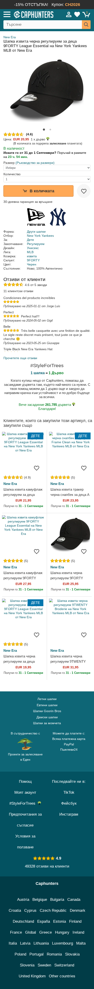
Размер (9, 163)
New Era (9, 37)
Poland (20, 954)
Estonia (59, 921)
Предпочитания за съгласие (25, 819)
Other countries (62, 976)
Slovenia (27, 965)
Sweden (44, 965)
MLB (30, 252)
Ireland (78, 932)
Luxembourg (62, 943)
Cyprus (30, 910)
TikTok (68, 792)
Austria (23, 899)
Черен (31, 264)
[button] (44, 130)
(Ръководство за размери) (35, 163)
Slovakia (72, 954)
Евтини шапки (47, 705)
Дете (30, 240)
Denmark (77, 910)
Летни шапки (47, 699)
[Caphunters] (27, 14)
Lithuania (41, 943)
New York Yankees (40, 235)
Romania (54, 954)
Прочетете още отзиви (20, 358)
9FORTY (33, 260)
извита (32, 256)
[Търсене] (86, 24)
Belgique (39, 899)
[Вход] (69, 14)
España (43, 921)
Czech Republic (53, 910)
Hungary (62, 932)
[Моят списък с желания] (77, 14)
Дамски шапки (47, 717)
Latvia (25, 943)
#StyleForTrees (23, 803)
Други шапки (36, 231)
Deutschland (23, 921)
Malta (81, 943)
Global (30, 932)
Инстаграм (68, 814)
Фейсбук (68, 803)
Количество (12, 174)
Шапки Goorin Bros (47, 711)
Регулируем (35, 244)
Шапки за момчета (47, 723)
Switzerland (64, 965)
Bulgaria (57, 899)
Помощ (25, 781)
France (16, 932)
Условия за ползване (25, 841)
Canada (73, 899)
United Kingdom (32, 976)
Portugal (36, 954)
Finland (75, 921)
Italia (13, 943)
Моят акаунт (25, 792)
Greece (45, 932)
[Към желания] (84, 191)
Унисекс (33, 248)
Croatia (15, 910)
